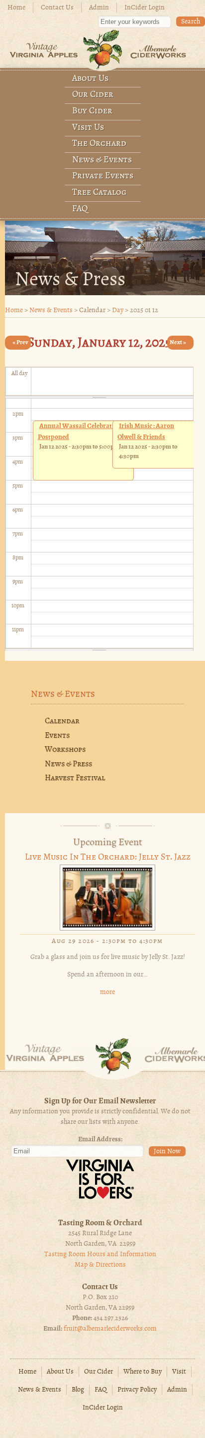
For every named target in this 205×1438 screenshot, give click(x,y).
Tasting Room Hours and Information (100, 1254)
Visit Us (88, 127)
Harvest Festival (75, 778)
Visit (179, 1372)
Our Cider (92, 94)
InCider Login (144, 7)
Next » (178, 342)
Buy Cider (92, 111)
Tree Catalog (99, 192)
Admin (99, 7)
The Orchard (99, 143)
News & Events (102, 160)
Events (57, 735)
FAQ (80, 209)
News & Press (68, 764)
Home (16, 7)
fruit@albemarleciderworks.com (110, 1329)
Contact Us (57, 7)
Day (117, 310)
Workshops (65, 749)
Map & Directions (100, 1265)
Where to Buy (142, 1372)
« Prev (20, 342)
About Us (90, 78)
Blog (78, 1390)
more (107, 992)
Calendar (62, 721)
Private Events (102, 176)
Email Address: (100, 1139)
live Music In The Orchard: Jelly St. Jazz (108, 857)
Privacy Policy (137, 1390)
